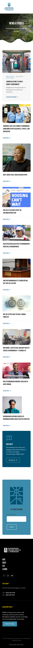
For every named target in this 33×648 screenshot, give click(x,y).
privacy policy (13, 644)
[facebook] (4, 575)
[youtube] (12, 575)
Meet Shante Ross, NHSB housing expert (15, 175)
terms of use (20, 644)
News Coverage (10, 78)
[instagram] (8, 575)
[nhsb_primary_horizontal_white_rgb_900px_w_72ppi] (12, 547)
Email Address (11, 514)
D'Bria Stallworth (10, 76)
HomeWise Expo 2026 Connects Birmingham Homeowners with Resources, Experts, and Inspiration (16, 129)
